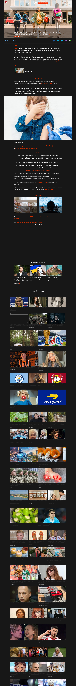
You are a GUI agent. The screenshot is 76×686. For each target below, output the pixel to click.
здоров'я (19, 222)
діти (23, 222)
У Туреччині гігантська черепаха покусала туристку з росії (54, 279)
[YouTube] (42, 8)
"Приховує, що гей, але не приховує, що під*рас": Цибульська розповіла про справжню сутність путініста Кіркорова (21, 280)
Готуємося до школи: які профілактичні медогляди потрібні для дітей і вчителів (38, 145)
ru (67, 2)
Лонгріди (17, 36)
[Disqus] (38, 243)
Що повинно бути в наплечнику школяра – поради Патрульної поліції (34, 146)
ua (64, 2)
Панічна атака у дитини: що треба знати (26, 148)
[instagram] (30, 8)
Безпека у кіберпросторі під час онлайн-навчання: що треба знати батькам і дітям (42, 70)
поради (27, 222)
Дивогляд (40, 61)
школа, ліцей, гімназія (36, 222)
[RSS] (46, 8)
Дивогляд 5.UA (48, 189)
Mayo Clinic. (58, 61)
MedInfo (16, 30)
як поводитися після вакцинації (31, 84)
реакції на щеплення (47, 83)
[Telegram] (38, 8)
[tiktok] (34, 8)
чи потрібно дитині (42, 182)
